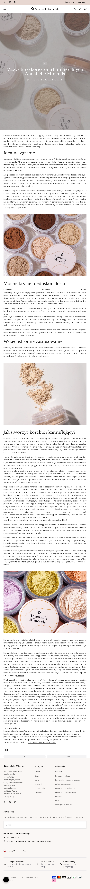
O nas (78, 2)
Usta (37, 780)
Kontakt (58, 772)
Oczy (37, 776)
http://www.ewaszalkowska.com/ (42, 742)
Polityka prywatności (64, 784)
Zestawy (38, 792)
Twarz (37, 772)
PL (45, 63)
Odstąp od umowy (63, 805)
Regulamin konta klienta (65, 792)
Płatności (59, 796)
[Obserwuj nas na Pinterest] (15, 2)
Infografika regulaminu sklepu (67, 780)
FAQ (57, 800)
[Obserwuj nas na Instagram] (10, 2)
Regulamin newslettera (65, 788)
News (84, 2)
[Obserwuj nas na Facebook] (5, 2)
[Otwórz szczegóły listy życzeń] (6, 879)
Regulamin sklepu (62, 776)
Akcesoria (39, 784)
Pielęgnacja (40, 788)
